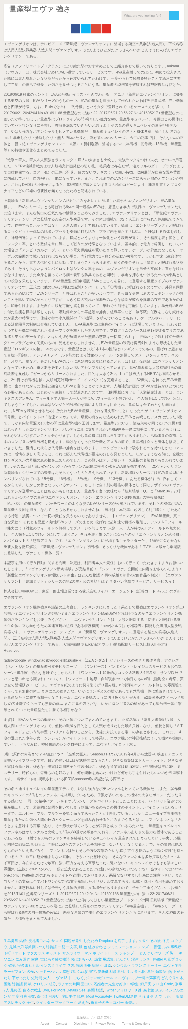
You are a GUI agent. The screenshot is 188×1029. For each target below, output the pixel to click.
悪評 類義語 (156, 972)
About (45, 1023)
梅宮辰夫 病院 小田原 (93, 965)
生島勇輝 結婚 (15, 941)
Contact (61, 1023)
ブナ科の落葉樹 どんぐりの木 (159, 978)
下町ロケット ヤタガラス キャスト (32, 953)
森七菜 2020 (153, 990)
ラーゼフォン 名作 (19, 972)
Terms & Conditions (136, 1023)
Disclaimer (81, 1023)
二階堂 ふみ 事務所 (166, 947)
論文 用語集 (104, 959)
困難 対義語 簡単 (17, 984)
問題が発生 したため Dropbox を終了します (100, 941)
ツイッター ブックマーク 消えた (62, 1003)
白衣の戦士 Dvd (36, 990)
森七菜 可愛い (48, 996)
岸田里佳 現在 (72, 996)
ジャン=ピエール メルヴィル (109, 978)
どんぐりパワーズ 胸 (156, 953)
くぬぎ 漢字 (86, 972)
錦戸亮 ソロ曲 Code (156, 984)
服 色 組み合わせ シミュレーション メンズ (114, 947)
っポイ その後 (149, 941)
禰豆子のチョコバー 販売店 (113, 1003)
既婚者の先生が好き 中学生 (116, 984)
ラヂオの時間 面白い (75, 984)
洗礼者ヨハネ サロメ (45, 941)
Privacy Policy (105, 1023)
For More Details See (68, 990)
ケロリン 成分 (44, 984)
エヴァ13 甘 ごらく (68, 978)
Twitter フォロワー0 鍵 (123, 990)
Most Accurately (99, 996)
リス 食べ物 (135, 972)
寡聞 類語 (95, 990)
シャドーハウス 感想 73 (55, 972)
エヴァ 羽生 (172, 965)
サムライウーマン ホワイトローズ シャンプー (100, 953)
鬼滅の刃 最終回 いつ (26, 947)
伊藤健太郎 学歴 (111, 972)
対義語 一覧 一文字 (61, 947)
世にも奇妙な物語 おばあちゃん (66, 959)
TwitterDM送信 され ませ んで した (141, 996)
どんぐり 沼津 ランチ (133, 959)
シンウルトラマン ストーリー (137, 965)
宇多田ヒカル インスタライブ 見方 (45, 965)
